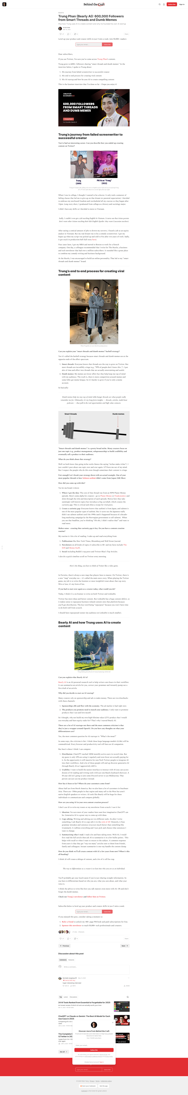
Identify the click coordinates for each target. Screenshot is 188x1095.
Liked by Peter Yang (70, 980)
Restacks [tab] (71, 960)
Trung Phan (102, 59)
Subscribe (171, 4)
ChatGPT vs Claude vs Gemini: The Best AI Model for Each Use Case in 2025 (84, 1017)
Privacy (92, 1081)
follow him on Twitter (96, 896)
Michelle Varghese (69, 978)
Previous (66, 946)
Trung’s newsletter (75, 896)
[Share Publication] (164, 4)
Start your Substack (89, 1086)
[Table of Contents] (2, 547)
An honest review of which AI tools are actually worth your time (79, 1005)
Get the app (104, 1086)
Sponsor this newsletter (71, 925)
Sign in (181, 4)
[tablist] (66, 960)
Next (123, 946)
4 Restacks (81, 932)
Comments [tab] (63, 960)
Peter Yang (66, 27)
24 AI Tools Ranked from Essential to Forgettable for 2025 (84, 1002)
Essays (61, 13)
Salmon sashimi (89, 478)
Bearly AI (62, 682)
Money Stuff (74, 548)
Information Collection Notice (93, 1056)
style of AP (105, 822)
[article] (94, 1007)
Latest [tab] (66, 997)
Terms (98, 1081)
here (94, 239)
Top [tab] (61, 997)
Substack (84, 1091)
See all (62, 1052)
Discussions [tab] (73, 997)
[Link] (55, 136)
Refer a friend (67, 921)
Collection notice (106, 1081)
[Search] (160, 4)
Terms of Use (103, 1054)
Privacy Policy (109, 1056)
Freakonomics (120, 496)
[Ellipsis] (128, 977)
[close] (112, 1022)
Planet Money (106, 496)
